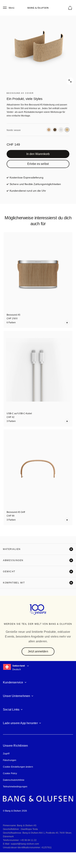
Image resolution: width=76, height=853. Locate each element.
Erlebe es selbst (38, 163)
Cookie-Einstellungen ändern (18, 767)
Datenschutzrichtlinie (13, 780)
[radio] (48, 129)
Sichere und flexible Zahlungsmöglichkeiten (35, 184)
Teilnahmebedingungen (15, 786)
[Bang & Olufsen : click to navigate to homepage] (38, 8)
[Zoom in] (38, 47)
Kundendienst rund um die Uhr (28, 190)
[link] (38, 154)
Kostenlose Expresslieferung (26, 177)
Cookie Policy (10, 773)
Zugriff (6, 753)
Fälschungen (9, 760)
